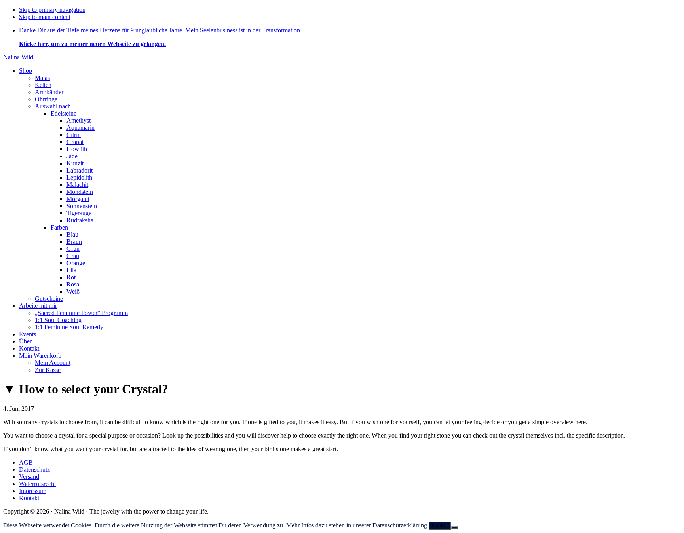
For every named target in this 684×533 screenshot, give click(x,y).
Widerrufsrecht (37, 483)
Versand (29, 476)
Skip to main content (44, 16)
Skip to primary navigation (52, 9)
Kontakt (29, 498)
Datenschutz (34, 469)
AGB (26, 462)
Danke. (440, 526)
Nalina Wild (18, 57)
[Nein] (454, 527)
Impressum (32, 490)
